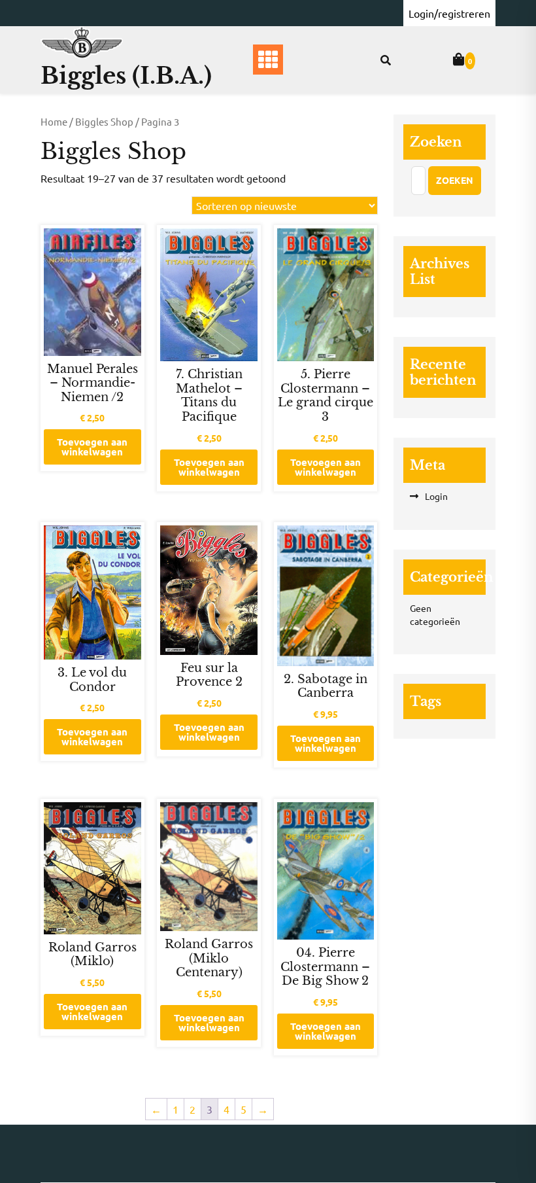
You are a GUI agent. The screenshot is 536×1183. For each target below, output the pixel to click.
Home (54, 121)
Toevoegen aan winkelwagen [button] (92, 446)
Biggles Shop (104, 121)
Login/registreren (449, 13)
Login (436, 496)
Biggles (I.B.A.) (126, 76)
